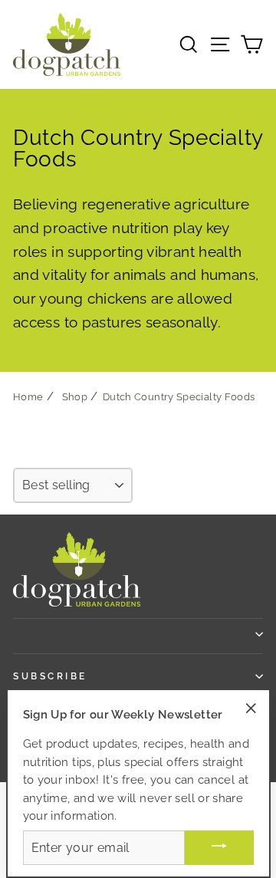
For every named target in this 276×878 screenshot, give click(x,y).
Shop (74, 397)
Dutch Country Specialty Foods (179, 397)
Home (28, 397)
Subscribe (50, 676)
